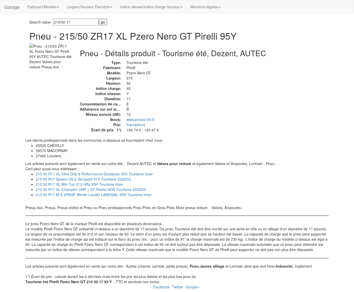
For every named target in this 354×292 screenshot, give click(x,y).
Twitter (177, 286)
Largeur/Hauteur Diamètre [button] (88, 6)
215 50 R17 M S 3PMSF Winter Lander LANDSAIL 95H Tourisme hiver (94, 194)
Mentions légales (204, 6)
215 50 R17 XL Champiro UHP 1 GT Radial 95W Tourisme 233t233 (91, 189)
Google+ (193, 286)
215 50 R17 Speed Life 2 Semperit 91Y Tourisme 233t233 (83, 179)
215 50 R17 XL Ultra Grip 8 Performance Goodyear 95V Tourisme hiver (94, 173)
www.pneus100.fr (140, 119)
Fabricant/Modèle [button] (41, 6)
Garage (12, 6)
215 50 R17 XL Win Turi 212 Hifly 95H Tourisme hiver (79, 184)
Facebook (161, 286)
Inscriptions (135, 124)
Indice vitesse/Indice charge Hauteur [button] (150, 6)
